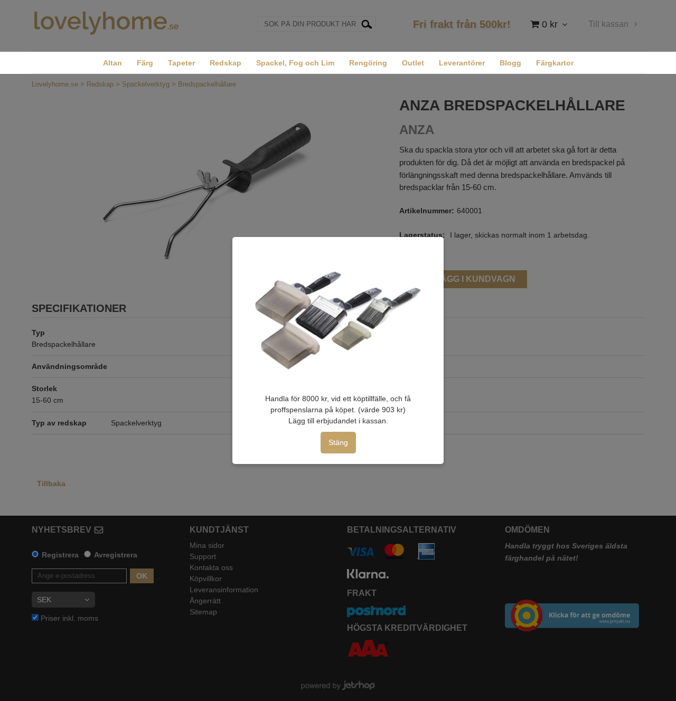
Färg (145, 63)
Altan (112, 63)
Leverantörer (462, 63)
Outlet (413, 63)
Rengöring (368, 63)
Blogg (510, 63)
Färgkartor (555, 63)
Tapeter (181, 63)
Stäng (338, 442)
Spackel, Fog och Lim (295, 63)
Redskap (225, 63)
